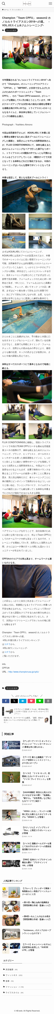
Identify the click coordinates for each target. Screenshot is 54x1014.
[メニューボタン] (50, 3)
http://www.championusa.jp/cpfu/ (23, 671)
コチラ (7, 644)
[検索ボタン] (3, 3)
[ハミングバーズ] (27, 3)
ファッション (15, 986)
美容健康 (12, 969)
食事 (10, 980)
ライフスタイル (15, 992)
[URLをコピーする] (48, 701)
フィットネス (11, 30)
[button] (5, 701)
